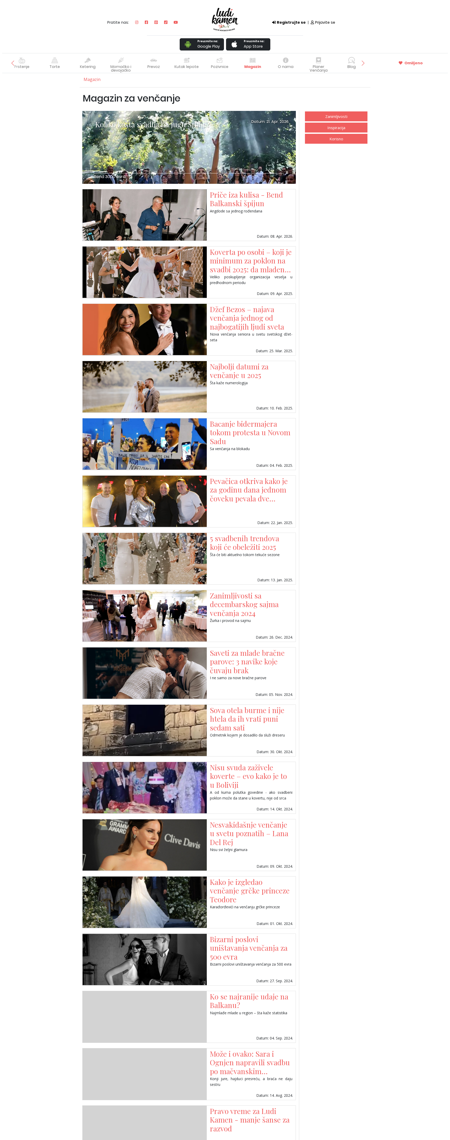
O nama (285, 66)
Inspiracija (336, 127)
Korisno (336, 138)
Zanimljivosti (336, 116)
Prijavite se (325, 22)
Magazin (252, 66)
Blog (351, 66)
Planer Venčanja (319, 68)
